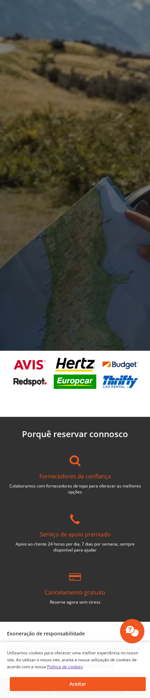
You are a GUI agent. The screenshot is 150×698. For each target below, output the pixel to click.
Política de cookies (65, 667)
